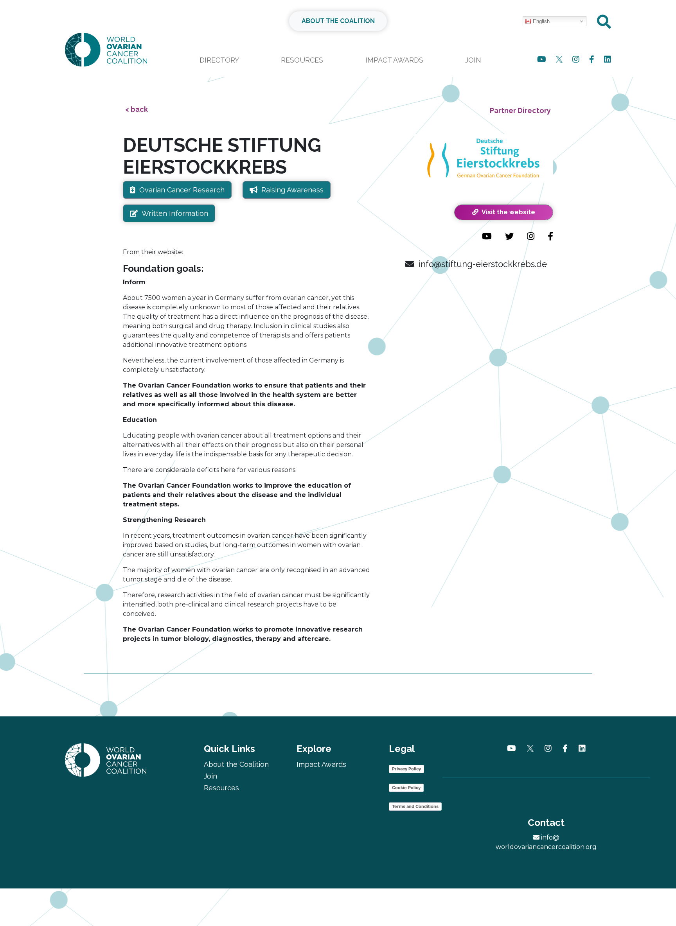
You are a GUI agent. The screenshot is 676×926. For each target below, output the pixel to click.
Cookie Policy (406, 787)
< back (136, 109)
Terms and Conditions (415, 806)
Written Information (175, 213)
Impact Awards (394, 60)
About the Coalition (236, 764)
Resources (302, 60)
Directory (219, 60)
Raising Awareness (292, 190)
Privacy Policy (406, 769)
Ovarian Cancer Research (182, 190)
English (540, 21)
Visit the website (506, 212)
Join (473, 60)
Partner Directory (520, 110)
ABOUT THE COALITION (338, 21)
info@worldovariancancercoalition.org (546, 842)
